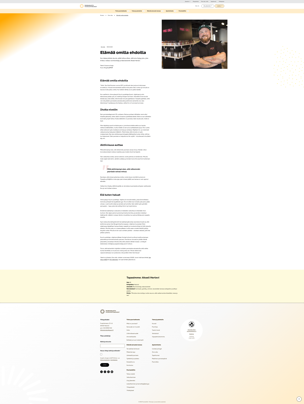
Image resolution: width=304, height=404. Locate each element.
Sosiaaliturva (131, 362)
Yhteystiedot (196, 1)
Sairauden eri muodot (133, 327)
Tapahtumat (213, 1)
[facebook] (105, 372)
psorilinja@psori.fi (191, 331)
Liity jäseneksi (207, 6)
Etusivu (102, 15)
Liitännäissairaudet (132, 333)
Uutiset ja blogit (157, 349)
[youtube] (112, 372)
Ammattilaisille (131, 336)
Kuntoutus (130, 365)
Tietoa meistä (131, 374)
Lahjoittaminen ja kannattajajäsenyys (138, 384)
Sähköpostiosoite (105, 341)
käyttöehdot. (114, 360)
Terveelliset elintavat (133, 349)
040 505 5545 (191, 329)
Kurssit (154, 323)
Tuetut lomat (156, 330)
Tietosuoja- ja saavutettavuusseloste (157, 401)
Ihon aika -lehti (204, 1)
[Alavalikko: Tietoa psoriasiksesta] (128, 11)
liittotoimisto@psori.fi (106, 330)
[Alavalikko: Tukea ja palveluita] (144, 11)
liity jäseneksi (114, 259)
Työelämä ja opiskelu (133, 358)
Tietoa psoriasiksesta (121, 11)
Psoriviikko (155, 362)
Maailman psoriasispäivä (159, 358)
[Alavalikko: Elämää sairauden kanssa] (162, 11)
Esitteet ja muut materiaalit (135, 340)
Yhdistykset (221, 1)
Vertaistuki (155, 333)
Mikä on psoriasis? (132, 323)
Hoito (128, 330)
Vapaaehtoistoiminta (158, 336)
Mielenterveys (131, 352)
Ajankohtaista (169, 11)
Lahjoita (219, 6)
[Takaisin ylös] (299, 399)
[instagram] (101, 372)
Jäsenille (187, 1)
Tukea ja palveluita (137, 11)
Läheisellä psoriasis (132, 355)
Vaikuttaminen (131, 377)
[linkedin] (108, 372)
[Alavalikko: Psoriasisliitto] (188, 11)
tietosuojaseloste (104, 360)
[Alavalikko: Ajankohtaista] (175, 11)
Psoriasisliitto (182, 11)
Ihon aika (110, 15)
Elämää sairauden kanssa (154, 11)
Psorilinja (155, 327)
